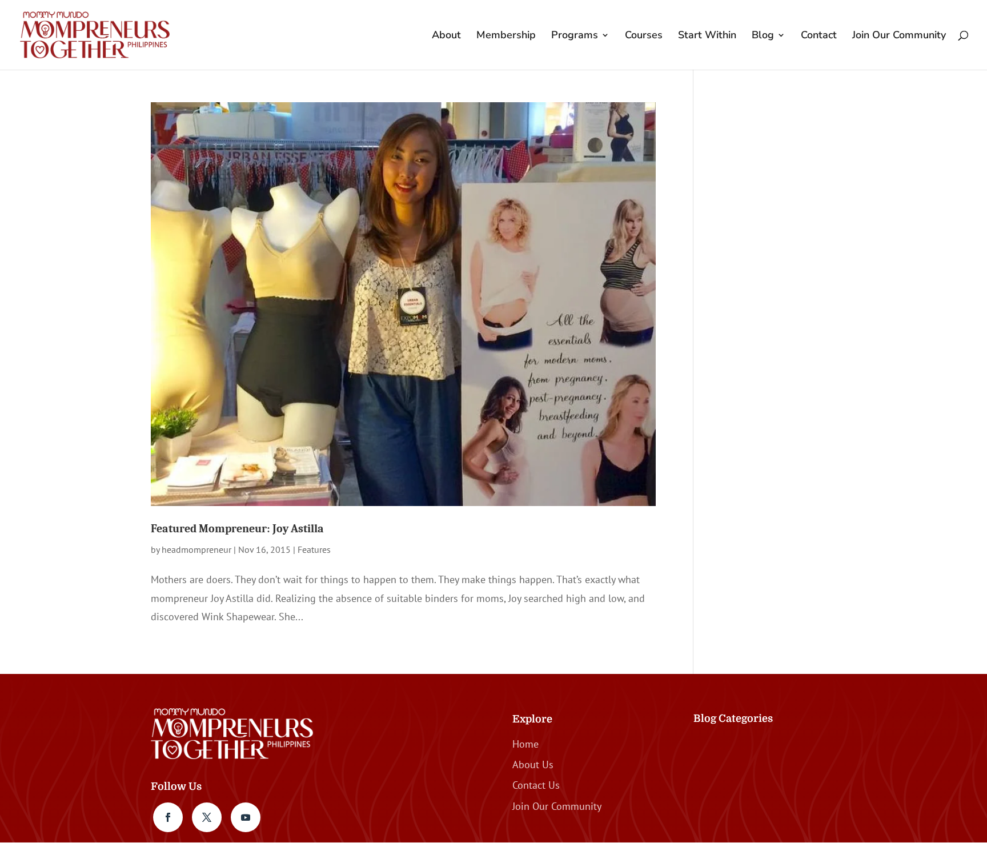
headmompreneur (196, 549)
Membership (506, 36)
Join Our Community (899, 36)
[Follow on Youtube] (245, 817)
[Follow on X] (207, 817)
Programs (574, 36)
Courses (644, 36)
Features (314, 549)
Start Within (707, 36)
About (446, 36)
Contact (819, 36)
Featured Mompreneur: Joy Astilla (237, 528)
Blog (763, 36)
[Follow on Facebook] (168, 817)
